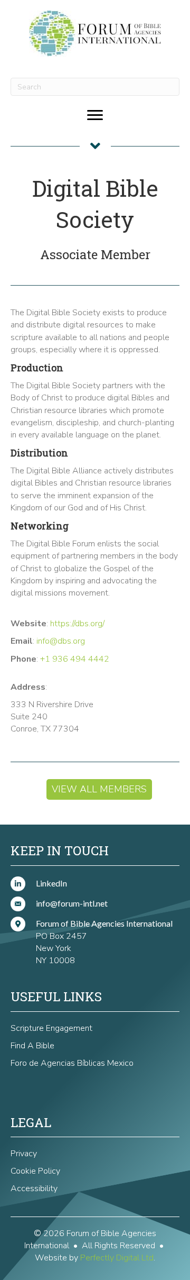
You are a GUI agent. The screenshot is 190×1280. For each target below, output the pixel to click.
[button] (99, 789)
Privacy (24, 1153)
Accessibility (34, 1188)
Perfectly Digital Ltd (117, 1258)
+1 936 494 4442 (74, 659)
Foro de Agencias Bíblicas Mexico (72, 1063)
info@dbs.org (60, 641)
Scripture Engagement (51, 1028)
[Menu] (95, 115)
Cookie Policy (35, 1171)
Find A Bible (32, 1046)
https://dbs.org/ (77, 623)
